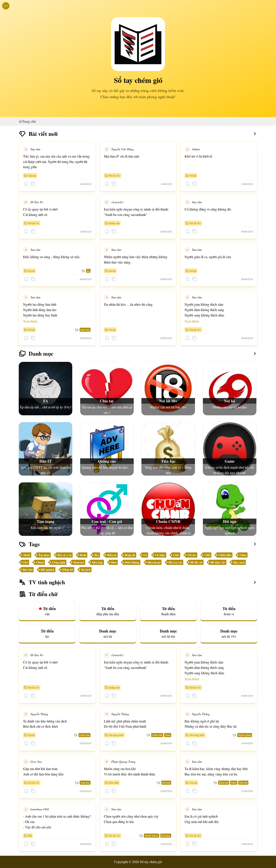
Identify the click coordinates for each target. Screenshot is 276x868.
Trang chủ (29, 121)
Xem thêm (30, 321)
